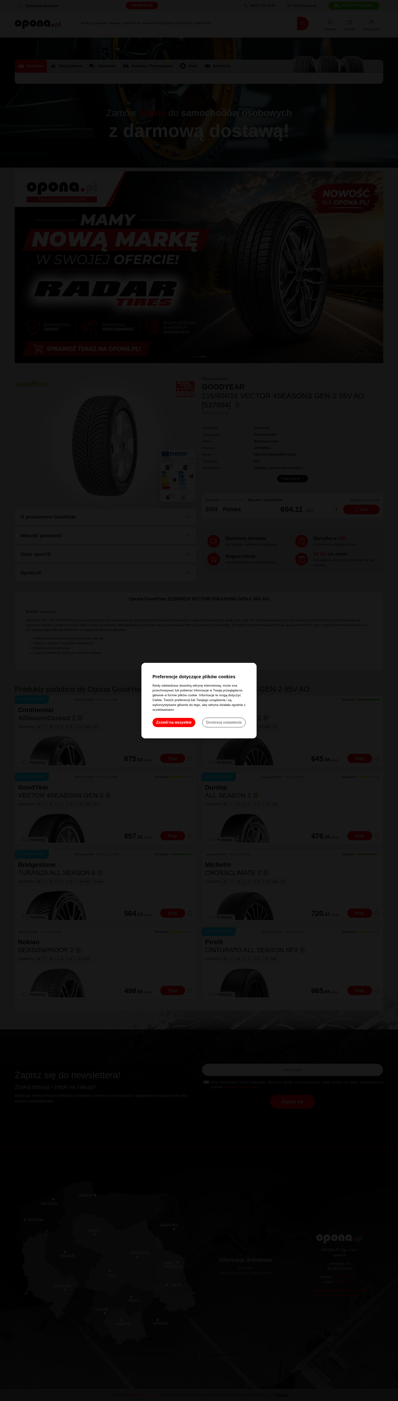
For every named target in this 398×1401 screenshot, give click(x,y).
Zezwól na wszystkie (174, 722)
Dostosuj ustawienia (224, 722)
